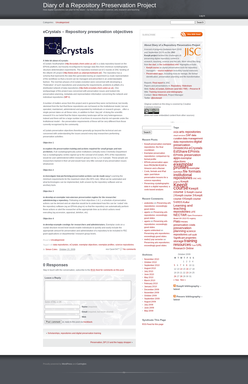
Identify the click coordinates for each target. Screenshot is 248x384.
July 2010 (148, 271)
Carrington (81, 364)
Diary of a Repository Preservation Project (99, 5)
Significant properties (184, 237)
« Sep (176, 280)
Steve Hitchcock (159, 95)
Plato (176, 221)
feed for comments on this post (107, 270)
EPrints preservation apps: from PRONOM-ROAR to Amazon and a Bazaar (156, 165)
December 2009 (151, 289)
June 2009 (149, 308)
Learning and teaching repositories (183, 208)
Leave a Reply (53, 277)
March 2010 (149, 280)
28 (181, 276)
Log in (202, 16)
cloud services (179, 135)
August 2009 (150, 302)
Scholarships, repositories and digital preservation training (74, 333)
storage (178, 241)
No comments (129, 249)
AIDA (176, 132)
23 (187, 273)
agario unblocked (152, 230)
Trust (193, 245)
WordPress (67, 364)
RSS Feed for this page (152, 324)
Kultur (186, 202)
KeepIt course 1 (185, 190)
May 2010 (148, 277)
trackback (88, 322)
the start (152, 64)
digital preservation (187, 143)
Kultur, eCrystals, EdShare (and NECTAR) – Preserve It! (174, 89)
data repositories (60, 245)
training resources (185, 243)
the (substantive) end (169, 64)
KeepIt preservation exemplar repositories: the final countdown (157, 147)
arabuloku (149, 203)
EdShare (180, 151)
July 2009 (148, 305)
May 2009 (148, 311)
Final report (158, 83)
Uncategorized (62, 22)
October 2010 (150, 262)
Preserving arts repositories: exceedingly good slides (157, 206)
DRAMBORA (180, 148)
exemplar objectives (88, 245)
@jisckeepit (156, 98)
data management (193, 138)
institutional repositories (182, 176)
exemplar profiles (106, 245)
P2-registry (191, 218)
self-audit (192, 234)
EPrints (194, 151)
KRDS (179, 202)
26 (175, 276)
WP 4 (66, 97)
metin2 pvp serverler (153, 239)
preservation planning (182, 229)
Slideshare (187, 86)
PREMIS (184, 222)
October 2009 (150, 295)
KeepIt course (152, 67)
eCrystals (74, 245)
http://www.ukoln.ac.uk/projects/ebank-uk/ (82, 73)
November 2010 (151, 259)
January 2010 (150, 286)
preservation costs (184, 224)
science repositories (124, 245)
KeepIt (184, 181)
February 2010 (151, 283)
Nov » (183, 280)
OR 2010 (182, 218)
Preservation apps (154, 74)
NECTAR (180, 215)
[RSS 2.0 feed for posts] (192, 34)
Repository (176, 86)
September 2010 (152, 265)
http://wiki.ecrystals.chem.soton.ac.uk (96, 88)
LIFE (193, 212)
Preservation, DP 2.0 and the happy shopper (110, 342)
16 (187, 269)
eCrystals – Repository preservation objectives (88, 31)
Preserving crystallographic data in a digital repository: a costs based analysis (157, 186)
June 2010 (149, 274)
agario (147, 212)
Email (97, 312)
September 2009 (152, 298)
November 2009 (151, 292)
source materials (165, 70)
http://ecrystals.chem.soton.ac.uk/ (81, 64)
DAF (188, 135)
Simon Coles (51, 249)
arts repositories (190, 132)
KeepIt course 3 (184, 195)
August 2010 (150, 268)
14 (181, 269)
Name (89, 307)
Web (84, 317)
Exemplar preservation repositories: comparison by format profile (157, 156)
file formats (192, 171)
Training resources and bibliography (165, 92)
